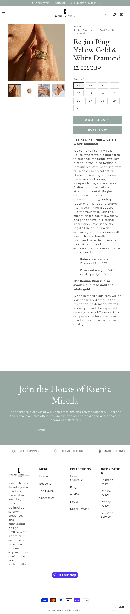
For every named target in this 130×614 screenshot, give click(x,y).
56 (78, 100)
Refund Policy (106, 492)
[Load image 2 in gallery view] (29, 90)
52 (78, 93)
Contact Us (46, 498)
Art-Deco (76, 494)
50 (103, 85)
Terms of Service (106, 514)
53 (90, 93)
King (73, 487)
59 (114, 100)
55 (114, 93)
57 (90, 100)
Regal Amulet (79, 508)
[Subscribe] (91, 430)
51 (114, 85)
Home (77, 26)
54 (102, 93)
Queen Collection (77, 478)
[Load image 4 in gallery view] (58, 90)
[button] (7, 13)
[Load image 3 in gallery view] (44, 90)
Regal (74, 501)
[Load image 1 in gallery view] (14, 90)
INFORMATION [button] (110, 471)
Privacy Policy (106, 503)
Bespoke (45, 483)
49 (91, 85)
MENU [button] (43, 469)
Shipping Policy (107, 481)
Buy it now (97, 129)
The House (46, 490)
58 (102, 100)
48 (78, 85)
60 (78, 108)
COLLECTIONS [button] (80, 469)
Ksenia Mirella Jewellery (69, 610)
